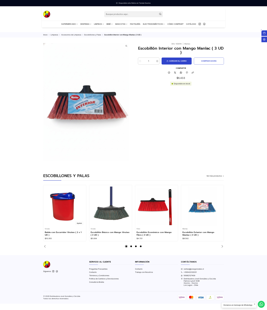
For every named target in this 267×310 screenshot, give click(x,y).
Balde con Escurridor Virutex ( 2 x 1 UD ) (63, 233)
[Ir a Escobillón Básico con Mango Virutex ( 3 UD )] (110, 206)
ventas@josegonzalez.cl (194, 269)
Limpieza (54, 35)
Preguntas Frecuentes (98, 269)
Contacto (93, 272)
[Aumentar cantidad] (157, 61)
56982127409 (189, 275)
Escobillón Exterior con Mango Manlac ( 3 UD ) (198, 233)
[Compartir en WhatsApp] (181, 73)
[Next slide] (222, 246)
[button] (126, 246)
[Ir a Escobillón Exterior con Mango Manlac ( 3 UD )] (202, 206)
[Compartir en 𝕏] (175, 73)
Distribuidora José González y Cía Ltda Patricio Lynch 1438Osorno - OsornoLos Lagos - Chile (200, 282)
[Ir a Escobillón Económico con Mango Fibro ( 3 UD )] (156, 206)
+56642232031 (190, 272)
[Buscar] (160, 14)
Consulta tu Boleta (96, 282)
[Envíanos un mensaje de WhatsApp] (261, 304)
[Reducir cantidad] (140, 61)
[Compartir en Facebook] (169, 73)
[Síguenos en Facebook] (204, 24)
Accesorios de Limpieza (71, 35)
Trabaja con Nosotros (144, 272)
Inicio (45, 35)
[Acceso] (264, 39)
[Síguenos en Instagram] (199, 24)
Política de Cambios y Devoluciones (104, 279)
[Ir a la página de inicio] (46, 14)
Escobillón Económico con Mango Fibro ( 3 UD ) (154, 233)
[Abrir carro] (264, 33)
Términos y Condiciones (99, 275)
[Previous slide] (45, 246)
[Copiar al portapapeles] (193, 73)
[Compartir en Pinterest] (187, 73)
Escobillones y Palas (92, 35)
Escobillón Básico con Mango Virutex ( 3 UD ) (110, 233)
